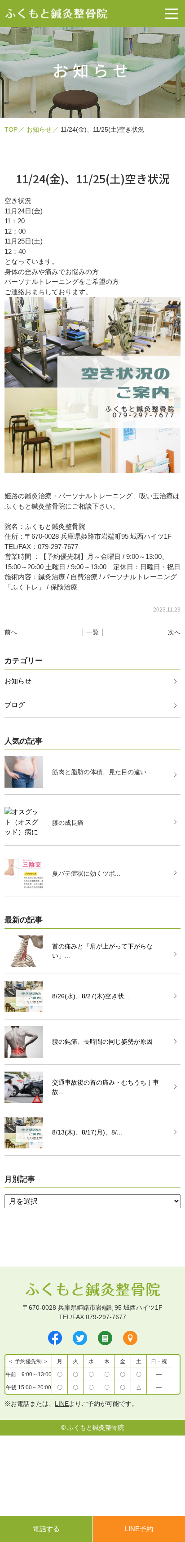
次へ (174, 632)
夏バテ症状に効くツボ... (86, 873)
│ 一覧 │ (92, 632)
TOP (11, 129)
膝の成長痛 (68, 822)
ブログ (14, 705)
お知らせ (39, 129)
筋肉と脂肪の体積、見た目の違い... (102, 771)
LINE (62, 1403)
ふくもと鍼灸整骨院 (95, 1427)
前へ (10, 632)
